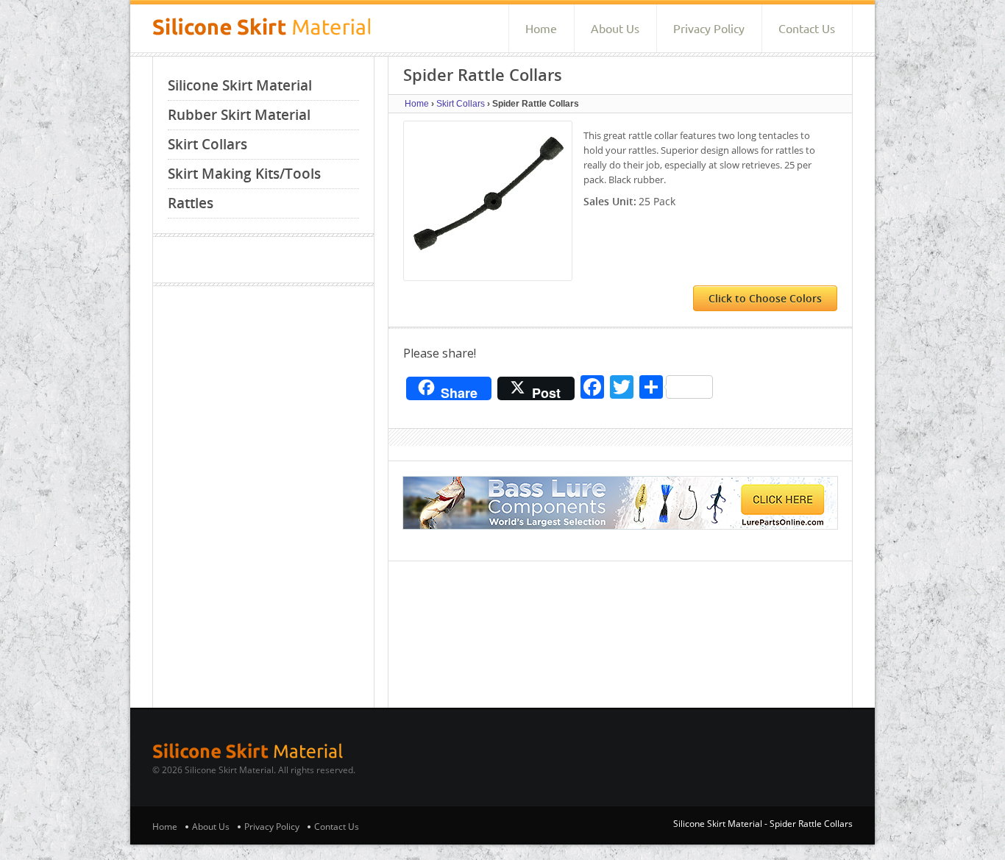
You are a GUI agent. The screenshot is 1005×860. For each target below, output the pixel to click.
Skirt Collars (207, 144)
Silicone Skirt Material (240, 85)
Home (541, 28)
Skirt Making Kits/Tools (244, 173)
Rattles (190, 203)
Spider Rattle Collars (811, 823)
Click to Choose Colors (765, 298)
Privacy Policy (709, 28)
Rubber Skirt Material (239, 114)
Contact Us (806, 28)
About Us (615, 28)
